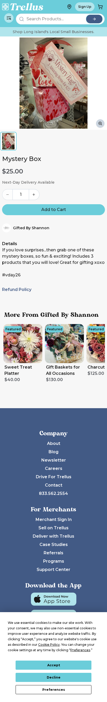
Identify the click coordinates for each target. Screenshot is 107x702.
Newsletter (53, 460)
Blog (53, 451)
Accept (53, 665)
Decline (54, 677)
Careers (53, 468)
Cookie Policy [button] (49, 645)
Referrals (53, 552)
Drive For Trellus (53, 476)
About (53, 443)
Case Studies (53, 544)
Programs (53, 561)
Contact (53, 485)
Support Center (53, 569)
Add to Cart (53, 209)
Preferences (53, 690)
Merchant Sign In (54, 519)
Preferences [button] (80, 650)
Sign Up (84, 7)
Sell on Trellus (53, 527)
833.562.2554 (53, 493)
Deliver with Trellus (53, 536)
